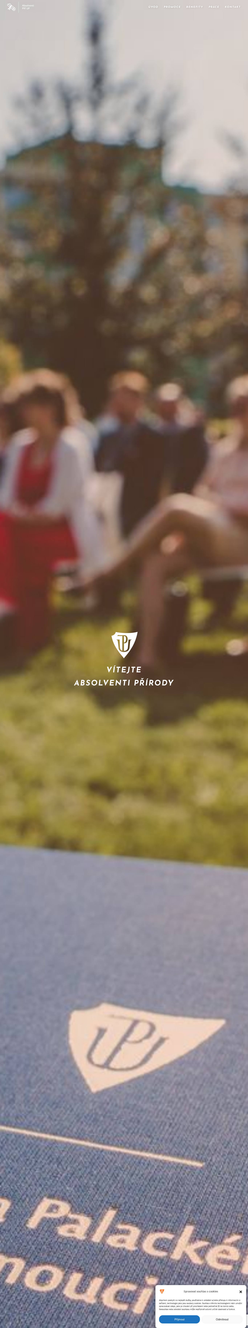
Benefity (194, 7)
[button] (241, 1291)
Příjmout (179, 1319)
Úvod (153, 7)
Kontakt (233, 7)
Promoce (172, 7)
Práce (214, 7)
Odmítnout (222, 1319)
